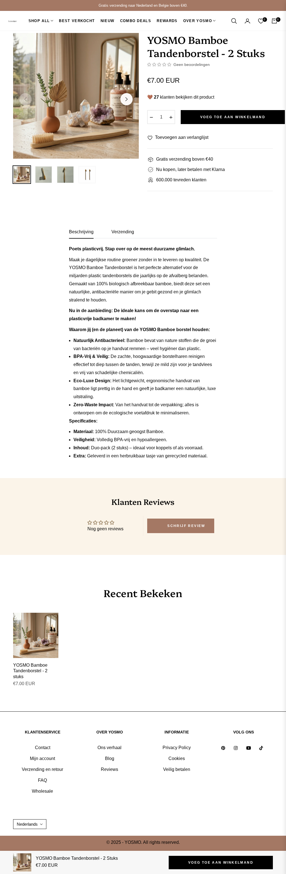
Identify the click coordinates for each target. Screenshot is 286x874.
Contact (42, 747)
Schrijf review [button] (186, 526)
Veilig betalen (176, 769)
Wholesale (42, 791)
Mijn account (42, 758)
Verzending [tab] (122, 231)
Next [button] (126, 99)
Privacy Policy (177, 747)
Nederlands (27, 824)
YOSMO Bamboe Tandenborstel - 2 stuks (30, 671)
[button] (234, 20)
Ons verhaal (109, 747)
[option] (76, 96)
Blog (109, 758)
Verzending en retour (42, 769)
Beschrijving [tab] (81, 231)
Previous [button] (25, 99)
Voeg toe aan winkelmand (220, 862)
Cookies (176, 758)
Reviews (109, 769)
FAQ (42, 780)
